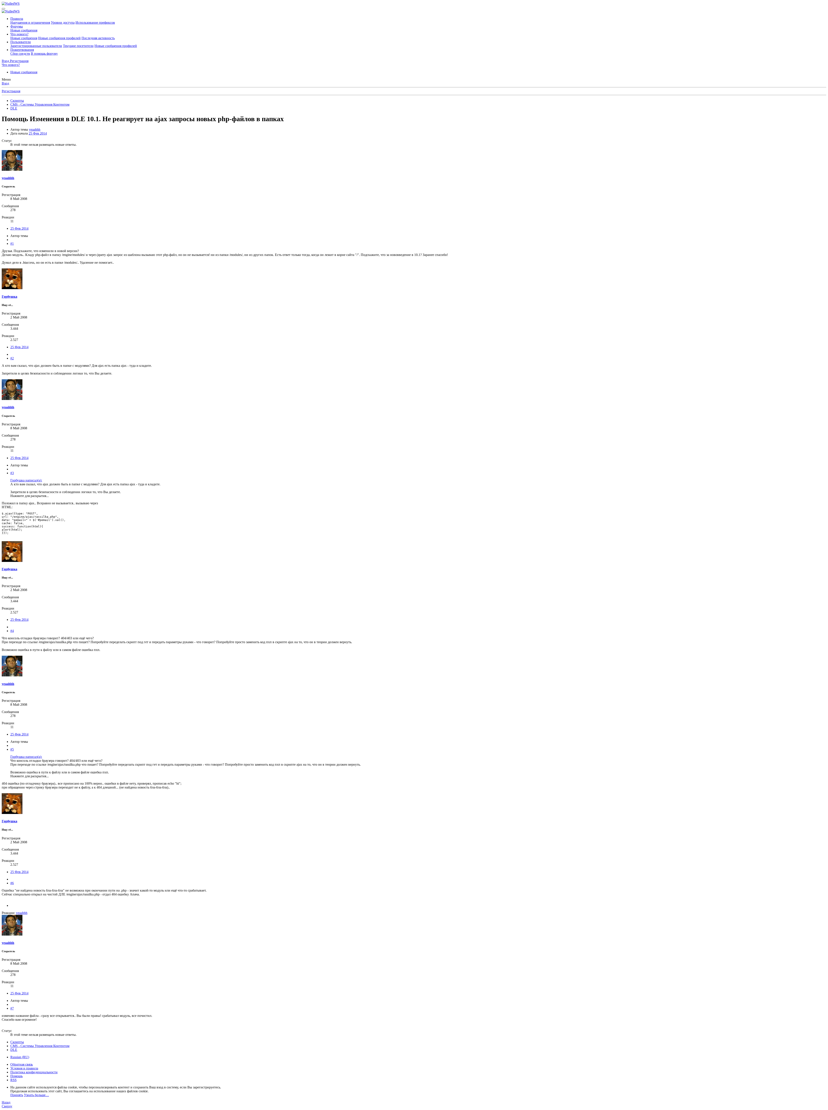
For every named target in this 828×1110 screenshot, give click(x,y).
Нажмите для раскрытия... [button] (29, 496)
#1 (12, 243)
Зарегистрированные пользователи (36, 46)
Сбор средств (20, 53)
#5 (12, 749)
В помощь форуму (44, 53)
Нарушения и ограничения (30, 22)
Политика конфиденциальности (34, 1072)
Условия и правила (24, 1068)
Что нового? (19, 34)
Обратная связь (21, 1064)
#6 (12, 883)
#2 (12, 358)
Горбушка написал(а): (26, 480)
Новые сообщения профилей (59, 38)
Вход (5, 83)
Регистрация (11, 91)
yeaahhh (34, 129)
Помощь (16, 1076)
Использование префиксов (95, 22)
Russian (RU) (19, 1057)
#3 (12, 473)
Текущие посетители (78, 46)
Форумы (16, 26)
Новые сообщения (23, 30)
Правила (16, 18)
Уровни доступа (63, 22)
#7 (12, 1008)
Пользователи (20, 42)
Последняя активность (98, 38)
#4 (12, 631)
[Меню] (3, 8)
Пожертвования (22, 50)
